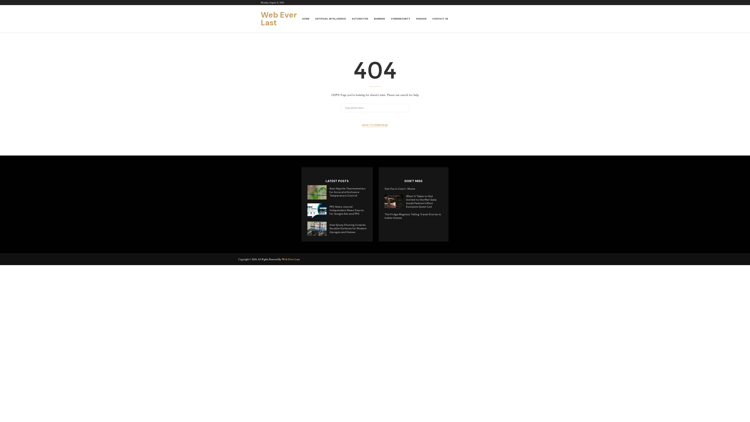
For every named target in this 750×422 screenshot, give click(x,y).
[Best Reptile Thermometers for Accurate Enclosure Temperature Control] (317, 192)
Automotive (360, 18)
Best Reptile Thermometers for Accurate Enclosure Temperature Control (347, 192)
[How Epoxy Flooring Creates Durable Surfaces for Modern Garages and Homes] (317, 229)
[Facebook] (479, 2)
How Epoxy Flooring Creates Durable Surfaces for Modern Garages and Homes (348, 228)
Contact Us (440, 18)
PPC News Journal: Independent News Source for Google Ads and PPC (346, 210)
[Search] (487, 19)
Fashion (421, 18)
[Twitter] (483, 2)
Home (305, 18)
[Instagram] (488, 2)
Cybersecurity (400, 18)
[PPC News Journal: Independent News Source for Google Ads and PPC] (317, 210)
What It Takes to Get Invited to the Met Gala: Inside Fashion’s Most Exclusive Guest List (421, 202)
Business (379, 18)
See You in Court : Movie (400, 188)
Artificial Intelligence (330, 18)
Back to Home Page (375, 125)
